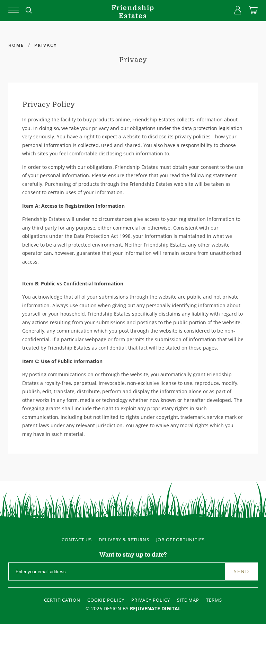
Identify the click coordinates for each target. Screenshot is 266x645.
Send (241, 571)
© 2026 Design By (133, 608)
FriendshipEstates (133, 12)
